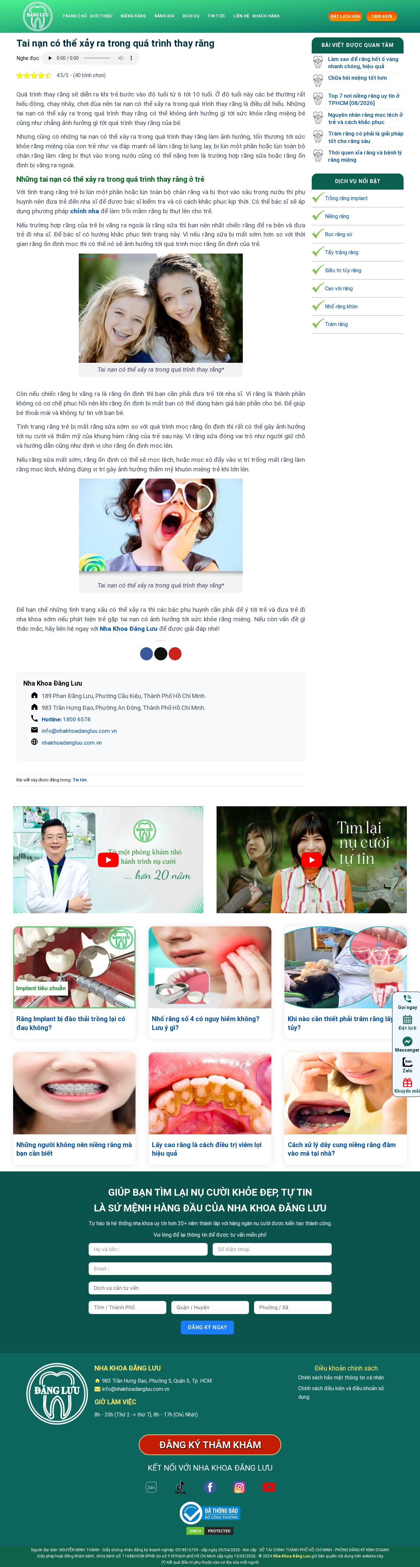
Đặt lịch (407, 1028)
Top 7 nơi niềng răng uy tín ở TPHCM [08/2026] (364, 99)
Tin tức (216, 16)
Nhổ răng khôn (341, 306)
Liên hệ (241, 16)
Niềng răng (133, 16)
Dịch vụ (190, 16)
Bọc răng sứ (338, 234)
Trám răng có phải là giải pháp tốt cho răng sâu (366, 137)
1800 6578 (66, 719)
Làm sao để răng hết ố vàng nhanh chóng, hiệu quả (363, 63)
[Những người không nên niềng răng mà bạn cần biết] (74, 1093)
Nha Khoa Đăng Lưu (129, 628)
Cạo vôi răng (339, 288)
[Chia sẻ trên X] (160, 653)
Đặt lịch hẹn (345, 16)
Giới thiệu (101, 16)
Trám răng (336, 324)
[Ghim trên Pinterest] (175, 653)
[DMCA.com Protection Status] (210, 1530)
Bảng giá (164, 16)
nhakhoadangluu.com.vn (72, 742)
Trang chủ (74, 16)
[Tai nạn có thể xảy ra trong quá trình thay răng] (37, 16)
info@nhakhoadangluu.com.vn (79, 731)
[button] (322, 16)
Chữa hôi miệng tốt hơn (357, 78)
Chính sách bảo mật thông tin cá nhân (341, 1377)
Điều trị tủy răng (343, 270)
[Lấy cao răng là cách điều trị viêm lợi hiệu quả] (210, 1093)
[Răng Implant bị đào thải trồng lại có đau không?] (74, 967)
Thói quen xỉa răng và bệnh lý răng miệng (365, 156)
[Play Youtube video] (108, 859)
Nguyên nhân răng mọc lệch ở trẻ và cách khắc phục (365, 118)
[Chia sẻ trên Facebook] (146, 653)
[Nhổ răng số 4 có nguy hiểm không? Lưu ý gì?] (210, 967)
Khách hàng (266, 16)
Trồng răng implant (346, 198)
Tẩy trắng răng (341, 252)
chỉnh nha (84, 211)
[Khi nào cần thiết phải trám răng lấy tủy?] (345, 967)
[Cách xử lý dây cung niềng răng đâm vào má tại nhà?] (345, 1093)
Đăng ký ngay (207, 1327)
